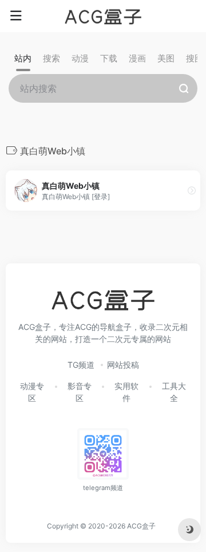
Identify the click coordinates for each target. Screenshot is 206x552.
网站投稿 (123, 365)
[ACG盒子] (103, 16)
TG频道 (81, 365)
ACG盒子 (141, 526)
